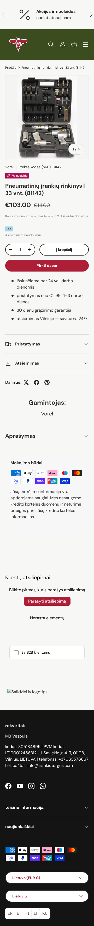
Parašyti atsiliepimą (47, 601)
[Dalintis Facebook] (36, 382)
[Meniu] (85, 44)
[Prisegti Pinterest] (47, 382)
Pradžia (10, 68)
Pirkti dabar (47, 265)
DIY (9, 229)
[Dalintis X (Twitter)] (26, 382)
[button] (74, 44)
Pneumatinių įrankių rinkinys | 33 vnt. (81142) (53, 68)
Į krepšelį (64, 249)
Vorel (9, 167)
